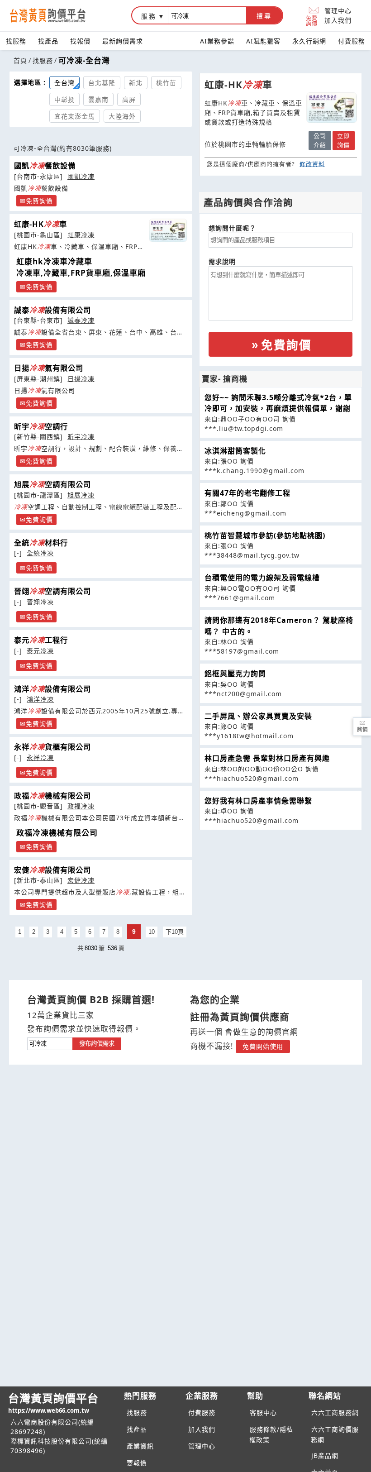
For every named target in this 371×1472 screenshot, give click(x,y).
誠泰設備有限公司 (52, 310)
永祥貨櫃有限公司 (52, 747)
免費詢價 (312, 20)
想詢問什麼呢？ (232, 228)
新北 (136, 82)
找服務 (16, 41)
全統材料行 (41, 543)
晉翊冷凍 (40, 601)
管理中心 (338, 10)
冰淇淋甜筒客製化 (235, 451)
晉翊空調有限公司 (52, 591)
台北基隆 (101, 82)
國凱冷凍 (81, 176)
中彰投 (64, 99)
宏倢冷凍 (81, 880)
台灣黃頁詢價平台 (53, 1403)
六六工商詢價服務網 (335, 1434)
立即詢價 (343, 140)
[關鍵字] (49, 1042)
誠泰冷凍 (81, 320)
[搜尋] (207, 15)
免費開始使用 (263, 1046)
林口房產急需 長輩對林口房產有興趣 (267, 758)
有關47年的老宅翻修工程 (247, 493)
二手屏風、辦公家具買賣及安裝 (258, 716)
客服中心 (263, 1412)
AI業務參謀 (217, 41)
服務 (149, 16)
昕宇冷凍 (81, 436)
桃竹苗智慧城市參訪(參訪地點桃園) (265, 535)
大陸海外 (122, 116)
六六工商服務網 (335, 1412)
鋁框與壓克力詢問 (235, 674)
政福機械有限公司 (52, 796)
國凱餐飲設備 (45, 166)
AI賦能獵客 (263, 41)
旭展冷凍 (81, 495)
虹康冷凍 (81, 234)
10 (151, 931)
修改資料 (312, 164)
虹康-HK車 (40, 224)
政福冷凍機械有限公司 (57, 832)
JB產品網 (324, 1455)
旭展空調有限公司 (52, 484)
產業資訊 (140, 1446)
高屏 (129, 99)
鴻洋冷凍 (40, 699)
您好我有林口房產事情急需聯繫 (258, 801)
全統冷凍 (40, 553)
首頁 (20, 60)
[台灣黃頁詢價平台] (57, 15)
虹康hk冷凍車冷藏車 (54, 261)
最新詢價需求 (122, 41)
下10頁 (175, 931)
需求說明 (222, 261)
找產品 (48, 41)
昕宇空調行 (41, 426)
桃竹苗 (166, 82)
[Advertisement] (280, 893)
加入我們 (338, 20)
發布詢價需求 (96, 1043)
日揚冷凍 (81, 378)
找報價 (80, 41)
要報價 (137, 1462)
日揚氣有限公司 (48, 368)
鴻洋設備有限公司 (52, 689)
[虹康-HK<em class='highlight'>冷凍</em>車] (168, 230)
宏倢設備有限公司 (52, 870)
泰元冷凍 (40, 650)
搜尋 (264, 15)
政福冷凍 (81, 806)
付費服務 (351, 41)
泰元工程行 (41, 640)
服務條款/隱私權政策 (271, 1434)
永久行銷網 (309, 41)
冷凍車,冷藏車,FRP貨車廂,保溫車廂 (81, 273)
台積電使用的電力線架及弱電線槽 (262, 578)
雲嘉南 (98, 99)
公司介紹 (320, 140)
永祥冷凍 (40, 757)
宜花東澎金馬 (74, 116)
